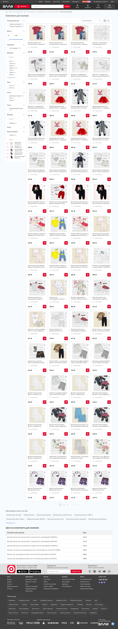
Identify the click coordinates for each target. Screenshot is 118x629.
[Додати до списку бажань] (44, 30)
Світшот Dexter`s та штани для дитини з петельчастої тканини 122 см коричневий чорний (101, 330)
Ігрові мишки (12, 608)
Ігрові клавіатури (23, 608)
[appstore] (23, 571)
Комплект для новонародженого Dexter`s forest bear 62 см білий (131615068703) (57, 298)
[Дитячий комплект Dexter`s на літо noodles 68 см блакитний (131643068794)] (80, 415)
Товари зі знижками (17, 26)
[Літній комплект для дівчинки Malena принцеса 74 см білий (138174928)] (80, 256)
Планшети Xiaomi (13, 604)
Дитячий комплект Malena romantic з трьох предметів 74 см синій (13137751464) (101, 425)
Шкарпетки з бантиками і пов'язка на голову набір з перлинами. (19, 143)
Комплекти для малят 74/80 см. (83, 515)
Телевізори (80, 604)
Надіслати (33, 6)
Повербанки (93, 612)
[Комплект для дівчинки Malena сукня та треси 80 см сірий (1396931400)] (80, 351)
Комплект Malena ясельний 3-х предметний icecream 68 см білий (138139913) (37, 234)
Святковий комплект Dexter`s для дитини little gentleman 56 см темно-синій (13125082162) (80, 170)
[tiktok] (109, 571)
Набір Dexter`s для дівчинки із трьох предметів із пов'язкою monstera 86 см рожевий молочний (58, 457)
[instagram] (94, 571)
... (71, 504)
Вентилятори (85, 608)
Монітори (89, 604)
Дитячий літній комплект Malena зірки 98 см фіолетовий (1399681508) (80, 489)
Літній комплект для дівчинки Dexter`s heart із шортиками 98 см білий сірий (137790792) (37, 170)
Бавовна (13, 123)
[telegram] (99, 571)
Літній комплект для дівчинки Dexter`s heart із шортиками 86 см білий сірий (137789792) (58, 170)
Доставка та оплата (31, 579)
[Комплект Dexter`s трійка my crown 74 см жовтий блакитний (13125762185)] (58, 256)
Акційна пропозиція (17, 24)
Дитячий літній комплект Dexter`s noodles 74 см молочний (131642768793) (35, 393)
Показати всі (10, 523)
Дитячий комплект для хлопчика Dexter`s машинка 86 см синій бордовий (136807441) (58, 43)
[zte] (72, 623)
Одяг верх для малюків (52, 11)
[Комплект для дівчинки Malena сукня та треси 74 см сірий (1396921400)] (102, 351)
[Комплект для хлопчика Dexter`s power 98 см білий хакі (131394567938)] (37, 351)
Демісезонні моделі (17, 96)
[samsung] (53, 623)
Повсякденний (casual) (16, 109)
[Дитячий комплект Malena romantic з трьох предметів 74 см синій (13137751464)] (102, 415)
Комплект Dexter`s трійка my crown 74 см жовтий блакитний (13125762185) (58, 266)
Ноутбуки (24, 604)
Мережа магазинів (12, 586)
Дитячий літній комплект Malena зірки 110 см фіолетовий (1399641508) (35, 489)
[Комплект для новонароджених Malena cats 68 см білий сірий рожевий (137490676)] (37, 65)
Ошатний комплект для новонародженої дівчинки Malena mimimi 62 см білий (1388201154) (100, 298)
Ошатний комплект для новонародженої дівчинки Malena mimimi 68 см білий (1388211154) (36, 298)
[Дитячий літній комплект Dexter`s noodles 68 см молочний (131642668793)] (80, 383)
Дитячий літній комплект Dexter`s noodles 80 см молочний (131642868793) (35, 457)
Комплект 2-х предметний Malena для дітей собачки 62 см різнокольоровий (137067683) (79, 75)
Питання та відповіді (31, 586)
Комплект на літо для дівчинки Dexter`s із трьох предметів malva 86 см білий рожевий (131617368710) (36, 330)
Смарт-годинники (48, 608)
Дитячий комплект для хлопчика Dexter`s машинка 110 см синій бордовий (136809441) (79, 43)
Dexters (13, 68)
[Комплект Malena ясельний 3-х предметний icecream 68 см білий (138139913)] (37, 224)
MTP (12, 74)
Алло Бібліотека (66, 586)
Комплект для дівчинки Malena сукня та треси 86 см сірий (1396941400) (58, 393)
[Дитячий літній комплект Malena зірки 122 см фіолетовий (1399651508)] (58, 478)
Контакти (9, 588)
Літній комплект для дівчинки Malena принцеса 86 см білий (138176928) (36, 266)
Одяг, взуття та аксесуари (15, 11)
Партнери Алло (84, 581)
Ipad (96, 600)
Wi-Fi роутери (99, 604)
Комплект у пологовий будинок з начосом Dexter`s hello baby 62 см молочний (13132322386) (101, 266)
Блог (26, 584)
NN (12, 61)
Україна (13, 135)
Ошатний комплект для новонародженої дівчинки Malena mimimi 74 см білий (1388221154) (79, 330)
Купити (44, 52)
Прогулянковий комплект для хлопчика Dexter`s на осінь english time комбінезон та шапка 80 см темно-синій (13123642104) (100, 139)
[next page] (78, 504)
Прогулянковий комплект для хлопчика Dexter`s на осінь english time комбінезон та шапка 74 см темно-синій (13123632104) (20, 153)
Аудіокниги (65, 584)
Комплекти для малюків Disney (97, 519)
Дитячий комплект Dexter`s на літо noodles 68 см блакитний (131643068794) (79, 425)
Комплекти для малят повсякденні (76, 519)
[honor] (94, 623)
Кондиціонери (75, 608)
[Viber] (99, 582)
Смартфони (12, 600)
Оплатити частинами (50, 584)
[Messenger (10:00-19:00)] (104, 582)
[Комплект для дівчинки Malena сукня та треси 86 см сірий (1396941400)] (58, 383)
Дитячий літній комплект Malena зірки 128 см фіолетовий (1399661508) (100, 489)
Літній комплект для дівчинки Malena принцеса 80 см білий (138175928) (101, 234)
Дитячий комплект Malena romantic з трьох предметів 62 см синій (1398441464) (101, 393)
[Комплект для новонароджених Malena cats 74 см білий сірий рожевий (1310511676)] (58, 65)
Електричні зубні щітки (80, 612)
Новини (9, 581)
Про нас (9, 584)
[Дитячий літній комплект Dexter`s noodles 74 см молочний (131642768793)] (37, 383)
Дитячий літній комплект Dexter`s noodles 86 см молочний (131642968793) (35, 425)
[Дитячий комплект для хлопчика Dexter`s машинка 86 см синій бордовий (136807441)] (58, 33)
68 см (12, 87)
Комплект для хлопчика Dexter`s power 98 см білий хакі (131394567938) (37, 361)
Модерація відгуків (30, 588)
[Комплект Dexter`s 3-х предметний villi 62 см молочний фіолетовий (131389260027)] (58, 319)
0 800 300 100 (103, 579)
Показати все (11, 77)
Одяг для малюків (40, 11)
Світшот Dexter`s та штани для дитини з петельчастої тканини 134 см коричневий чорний (58, 361)
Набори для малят (29, 515)
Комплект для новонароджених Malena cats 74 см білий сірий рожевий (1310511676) (58, 75)
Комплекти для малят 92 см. (55, 519)
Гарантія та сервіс (30, 581)
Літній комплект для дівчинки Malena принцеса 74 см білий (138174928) (79, 266)
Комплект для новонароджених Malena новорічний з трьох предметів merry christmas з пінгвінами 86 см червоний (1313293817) (58, 202)
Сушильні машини (65, 612)
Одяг (25, 11)
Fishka (46, 581)
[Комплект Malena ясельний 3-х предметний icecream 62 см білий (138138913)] (80, 224)
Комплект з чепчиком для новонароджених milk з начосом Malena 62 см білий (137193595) (100, 43)
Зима (12, 100)
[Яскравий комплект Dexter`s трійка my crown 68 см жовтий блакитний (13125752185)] (58, 224)
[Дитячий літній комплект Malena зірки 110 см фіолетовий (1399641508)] (37, 478)
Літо (12, 98)
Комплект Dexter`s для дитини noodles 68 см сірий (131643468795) (80, 457)
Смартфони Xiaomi (24, 600)
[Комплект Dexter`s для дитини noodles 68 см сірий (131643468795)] (80, 447)
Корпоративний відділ (86, 588)
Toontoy (13, 63)
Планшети (88, 600)
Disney (12, 65)
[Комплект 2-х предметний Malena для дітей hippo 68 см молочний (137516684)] (102, 65)
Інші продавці (15, 48)
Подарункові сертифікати (51, 588)
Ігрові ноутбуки (34, 604)
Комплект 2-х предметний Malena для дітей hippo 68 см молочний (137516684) (101, 75)
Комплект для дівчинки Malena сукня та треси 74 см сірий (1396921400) (101, 361)
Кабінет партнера (85, 586)
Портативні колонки (61, 608)
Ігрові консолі (35, 608)
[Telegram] (102, 582)
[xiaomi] (38, 623)
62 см (12, 85)
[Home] (7, 12)
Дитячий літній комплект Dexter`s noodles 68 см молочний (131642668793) (78, 393)
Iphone (35, 600)
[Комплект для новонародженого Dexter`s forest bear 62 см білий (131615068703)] (58, 287)
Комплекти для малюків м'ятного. (62, 515)
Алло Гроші (47, 579)
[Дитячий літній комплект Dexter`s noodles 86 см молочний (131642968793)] (37, 415)
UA (112, 1)
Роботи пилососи (13, 612)
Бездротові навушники (67, 604)
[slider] (8, 39)
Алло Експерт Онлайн (68, 579)
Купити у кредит (48, 586)
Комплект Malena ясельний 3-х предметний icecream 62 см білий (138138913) (80, 234)
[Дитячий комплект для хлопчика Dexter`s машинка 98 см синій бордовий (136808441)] (37, 33)
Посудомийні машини (37, 612)
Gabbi (13, 72)
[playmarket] (35, 571)
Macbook (44, 604)
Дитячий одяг (31, 11)
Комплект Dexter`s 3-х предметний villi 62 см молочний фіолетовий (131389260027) (55, 330)
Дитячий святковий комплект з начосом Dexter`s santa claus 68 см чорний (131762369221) (79, 202)
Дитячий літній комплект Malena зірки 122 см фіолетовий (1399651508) (57, 489)
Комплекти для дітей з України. (16, 519)
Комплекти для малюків (44, 515)
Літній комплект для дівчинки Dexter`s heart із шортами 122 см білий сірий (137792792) (101, 170)
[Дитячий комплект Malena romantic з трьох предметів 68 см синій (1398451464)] (58, 415)
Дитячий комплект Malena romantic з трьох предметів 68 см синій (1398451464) (58, 425)
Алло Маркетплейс (85, 579)
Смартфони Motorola (76, 600)
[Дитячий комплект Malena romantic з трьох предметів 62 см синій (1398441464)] (102, 383)
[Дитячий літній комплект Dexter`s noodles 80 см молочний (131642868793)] (37, 447)
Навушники (54, 604)
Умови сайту (29, 591)
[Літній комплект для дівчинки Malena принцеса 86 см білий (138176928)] (37, 256)
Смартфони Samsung (46, 600)
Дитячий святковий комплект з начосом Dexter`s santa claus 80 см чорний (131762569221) (101, 202)
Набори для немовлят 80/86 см (36, 519)
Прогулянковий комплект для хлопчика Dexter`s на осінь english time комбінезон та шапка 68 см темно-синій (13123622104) (20, 150)
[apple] (44, 623)
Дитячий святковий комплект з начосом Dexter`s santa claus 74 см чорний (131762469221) (20, 157)
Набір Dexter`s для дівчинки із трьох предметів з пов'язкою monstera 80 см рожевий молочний (101, 457)
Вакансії (9, 579)
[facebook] (89, 571)
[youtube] (104, 571)
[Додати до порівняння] (44, 26)
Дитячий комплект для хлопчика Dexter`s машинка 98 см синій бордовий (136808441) (37, 43)
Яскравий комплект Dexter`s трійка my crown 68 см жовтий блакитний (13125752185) (58, 234)
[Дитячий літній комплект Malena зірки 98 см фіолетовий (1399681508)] (80, 478)
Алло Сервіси (66, 581)
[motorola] (82, 623)
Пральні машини (52, 612)
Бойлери (95, 608)
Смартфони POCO (61, 600)
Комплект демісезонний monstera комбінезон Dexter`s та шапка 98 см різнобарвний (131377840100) (79, 298)
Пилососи (104, 608)
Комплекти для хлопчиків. (14, 515)
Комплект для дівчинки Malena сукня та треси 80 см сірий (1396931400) (80, 361)
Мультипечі (25, 612)
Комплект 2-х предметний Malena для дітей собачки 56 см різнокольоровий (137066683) (19, 147)
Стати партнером (85, 584)
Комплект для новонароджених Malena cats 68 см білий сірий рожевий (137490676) (37, 75)
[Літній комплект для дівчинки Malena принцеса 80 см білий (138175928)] (102, 224)
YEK (12, 70)
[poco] (64, 623)
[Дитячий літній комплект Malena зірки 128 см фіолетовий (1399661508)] (102, 478)
